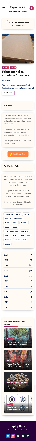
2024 (6, 265)
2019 (6, 292)
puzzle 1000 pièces (11, 231)
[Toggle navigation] (3, 8)
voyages (7, 244)
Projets (5, 67)
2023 (6, 271)
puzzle (15, 227)
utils (28, 235)
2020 (6, 286)
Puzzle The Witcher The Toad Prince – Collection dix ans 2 (16, 345)
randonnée (24, 231)
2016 (6, 307)
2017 (6, 302)
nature (7, 227)
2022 (6, 276)
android (26, 214)
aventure (8, 218)
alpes (18, 214)
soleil (14, 235)
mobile (15, 222)
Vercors (17, 239)
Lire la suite (8, 93)
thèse (22, 235)
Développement (13, 382)
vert (24, 239)
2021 (6, 281)
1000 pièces (9, 214)
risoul (7, 235)
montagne (24, 222)
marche (7, 222)
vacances (8, 239)
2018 (6, 297)
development (18, 218)
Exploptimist (17, 7)
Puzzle (13, 67)
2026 (6, 255)
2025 (6, 260)
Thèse (9, 404)
